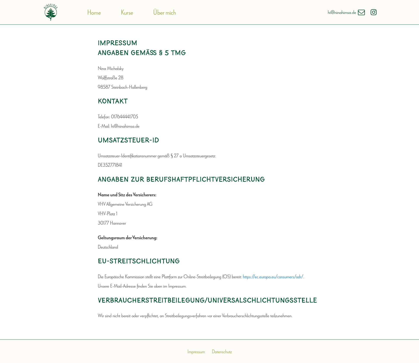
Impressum (196, 351)
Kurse (127, 12)
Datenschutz (222, 351)
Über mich (164, 12)
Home (94, 12)
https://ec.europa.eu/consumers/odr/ (273, 276)
